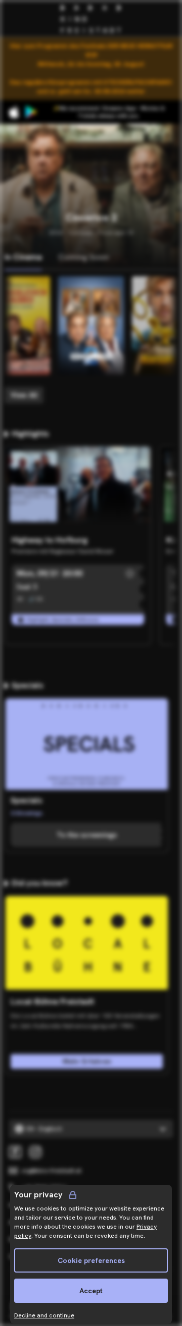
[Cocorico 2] (91, 325)
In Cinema (23, 257)
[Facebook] (15, 1152)
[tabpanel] (91, 339)
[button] (130, 573)
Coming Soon (83, 257)
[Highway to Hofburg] (78, 488)
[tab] (23, 257)
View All (24, 394)
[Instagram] (35, 1152)
